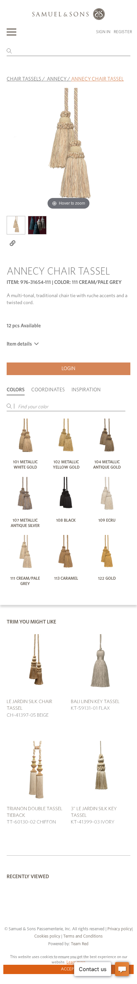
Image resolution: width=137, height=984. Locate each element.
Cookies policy (47, 936)
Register (123, 32)
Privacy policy (119, 929)
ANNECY (57, 79)
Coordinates (48, 389)
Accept (68, 969)
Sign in (103, 32)
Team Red (79, 944)
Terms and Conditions (82, 936)
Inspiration (86, 389)
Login (68, 368)
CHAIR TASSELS (24, 79)
